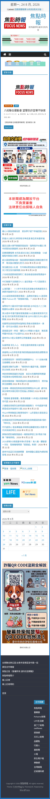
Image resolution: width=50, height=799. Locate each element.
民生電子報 (39, 758)
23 (43, 540)
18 (10, 540)
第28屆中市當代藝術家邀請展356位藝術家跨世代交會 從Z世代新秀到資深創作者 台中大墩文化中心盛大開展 (25, 316)
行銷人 (37, 745)
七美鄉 (31, 114)
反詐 (35, 114)
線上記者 (6, 680)
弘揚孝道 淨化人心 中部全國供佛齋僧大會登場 (23, 345)
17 (4, 540)
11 (10, 535)
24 (4, 544)
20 (23, 540)
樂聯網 (37, 762)
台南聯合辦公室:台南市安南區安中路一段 (20, 662)
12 (17, 535)
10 (4, 535)
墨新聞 (37, 749)
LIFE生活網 (39, 721)
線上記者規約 (8, 684)
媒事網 (37, 732)
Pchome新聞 (39, 716)
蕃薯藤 (37, 712)
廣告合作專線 (8, 667)
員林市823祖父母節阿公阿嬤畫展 (16, 338)
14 (30, 535)
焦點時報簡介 (8, 675)
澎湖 (16, 106)
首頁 (4, 693)
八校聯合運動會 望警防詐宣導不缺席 (25, 110)
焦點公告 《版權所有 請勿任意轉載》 (18, 671)
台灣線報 (38, 767)
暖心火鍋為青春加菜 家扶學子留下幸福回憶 (22, 231)
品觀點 (37, 741)
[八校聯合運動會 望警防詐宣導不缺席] (25, 78)
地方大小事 (8, 106)
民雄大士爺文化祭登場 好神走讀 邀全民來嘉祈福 (23, 238)
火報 (36, 754)
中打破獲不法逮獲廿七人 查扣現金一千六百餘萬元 (24, 281)
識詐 (9, 117)
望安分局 (41, 114)
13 (23, 535)
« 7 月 (24, 555)
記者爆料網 (39, 771)
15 (36, 535)
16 (43, 535)
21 (30, 540)
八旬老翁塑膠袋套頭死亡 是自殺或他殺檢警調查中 (24, 274)
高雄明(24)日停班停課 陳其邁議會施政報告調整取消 (25, 352)
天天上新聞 (39, 736)
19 (17, 540)
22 (36, 540)
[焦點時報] (4, 54)
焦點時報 (38, 19)
